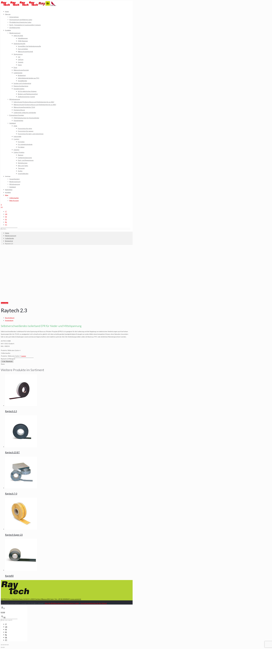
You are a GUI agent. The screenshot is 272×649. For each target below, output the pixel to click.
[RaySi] (44, 5)
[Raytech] (19, 5)
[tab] (67, 317)
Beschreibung (9, 318)
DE (2, 207)
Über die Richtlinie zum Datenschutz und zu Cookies (62, 603)
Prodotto (4, 350)
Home (7, 233)
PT (6, 225)
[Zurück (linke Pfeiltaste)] (2, 647)
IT (6, 211)
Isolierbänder (9, 238)
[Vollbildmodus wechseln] (6, 644)
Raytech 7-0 (11, 493)
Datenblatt (4, 303)
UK (6, 214)
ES (6, 219)
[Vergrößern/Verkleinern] (8, 644)
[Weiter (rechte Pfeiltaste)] (4, 647)
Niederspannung (10, 236)
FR (6, 217)
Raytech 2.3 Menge (7, 359)
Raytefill (9, 575)
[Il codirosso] (53, 5)
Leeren (23, 356)
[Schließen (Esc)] (2, 644)
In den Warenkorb (7, 361)
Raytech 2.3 (11, 411)
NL (6, 222)
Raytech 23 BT (12, 452)
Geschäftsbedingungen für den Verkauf (93, 603)
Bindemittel (9, 241)
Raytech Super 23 (14, 534)
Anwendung (9, 320)
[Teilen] (4, 644)
